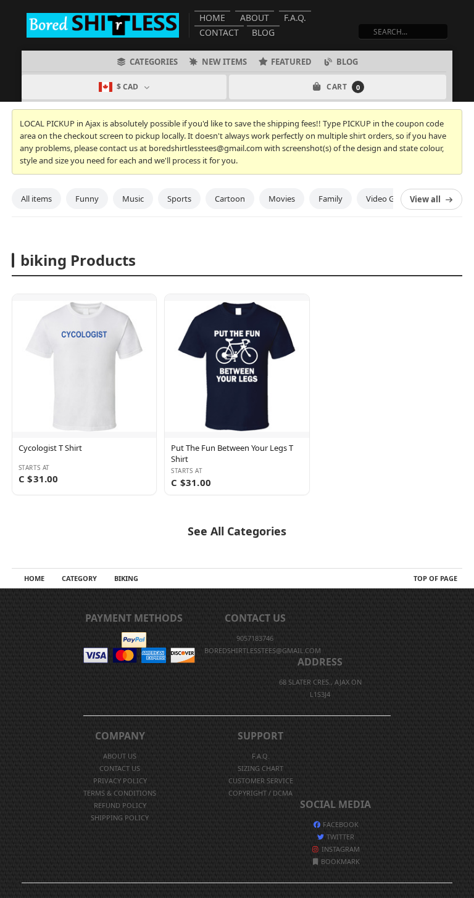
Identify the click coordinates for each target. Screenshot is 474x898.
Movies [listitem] (281, 198)
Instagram (340, 849)
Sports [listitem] (179, 198)
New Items (224, 61)
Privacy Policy (120, 780)
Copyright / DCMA (260, 792)
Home (212, 17)
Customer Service (260, 780)
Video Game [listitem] (388, 198)
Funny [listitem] (87, 198)
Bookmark (339, 861)
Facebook (340, 824)
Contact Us (119, 768)
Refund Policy (120, 805)
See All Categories (237, 531)
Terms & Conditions (119, 792)
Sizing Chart (260, 768)
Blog (263, 32)
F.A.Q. (295, 17)
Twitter (339, 836)
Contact (219, 32)
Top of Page (435, 578)
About (254, 17)
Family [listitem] (330, 198)
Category (79, 578)
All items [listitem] (36, 198)
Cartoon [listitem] (230, 198)
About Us (119, 755)
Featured (291, 61)
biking (126, 578)
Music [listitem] (133, 198)
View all (425, 199)
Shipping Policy (120, 817)
